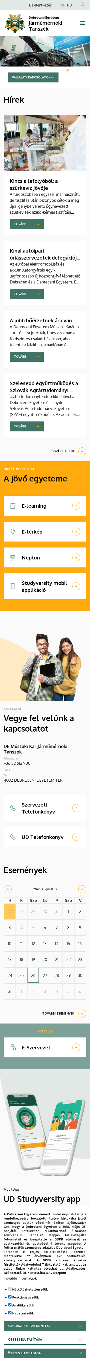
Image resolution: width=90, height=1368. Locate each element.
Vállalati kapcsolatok (31, 77)
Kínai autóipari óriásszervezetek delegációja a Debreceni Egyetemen (45, 257)
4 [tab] (72, 70)
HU (69, 5)
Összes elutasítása (25, 1339)
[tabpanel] (45, 62)
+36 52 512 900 (17, 763)
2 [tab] (63, 70)
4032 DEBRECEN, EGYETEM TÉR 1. (35, 780)
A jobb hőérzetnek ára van (41, 320)
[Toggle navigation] (82, 23)
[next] (82, 889)
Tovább (20, 224)
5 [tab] (77, 70)
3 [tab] (67, 70)
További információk (20, 1278)
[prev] (8, 889)
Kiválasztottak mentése (29, 1326)
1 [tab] (59, 70)
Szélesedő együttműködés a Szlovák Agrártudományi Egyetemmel (44, 390)
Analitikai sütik (23, 1305)
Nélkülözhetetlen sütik (30, 1289)
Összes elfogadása (24, 1353)
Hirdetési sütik (23, 1313)
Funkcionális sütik (25, 1297)
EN (63, 5)
